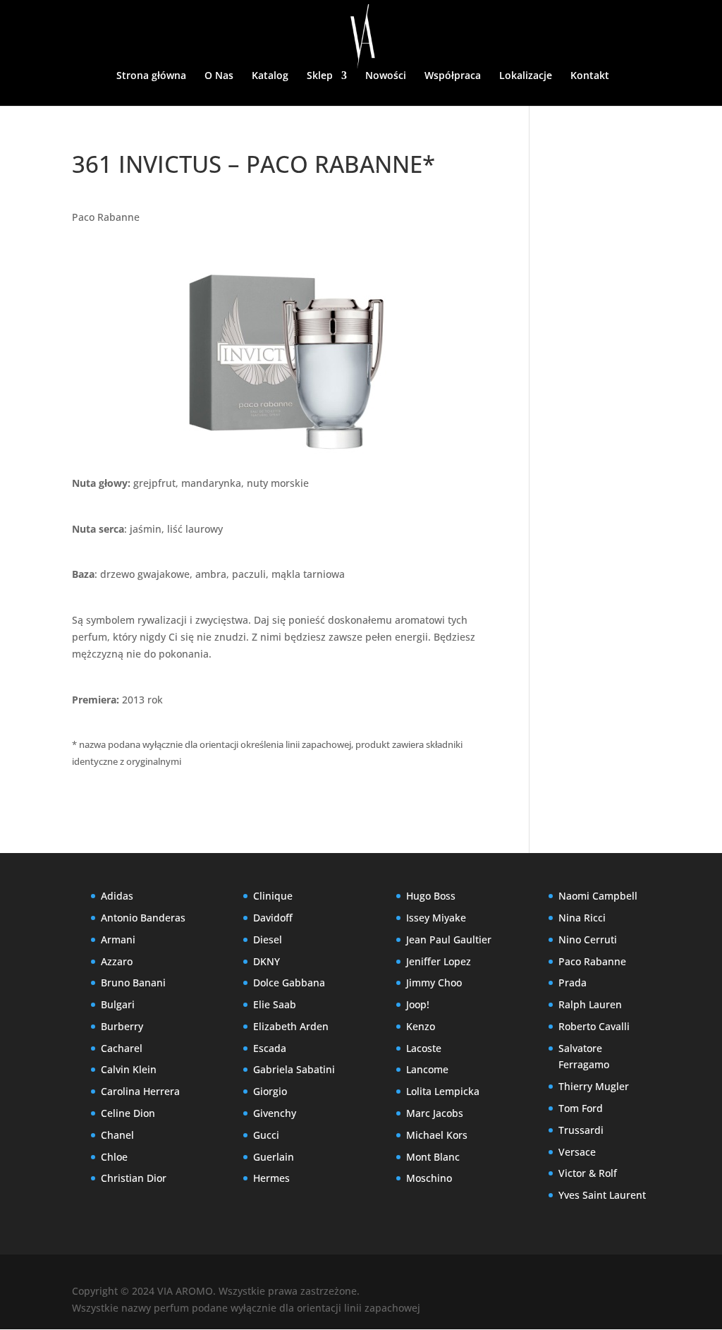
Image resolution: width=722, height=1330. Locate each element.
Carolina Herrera (140, 1091)
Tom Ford (580, 1108)
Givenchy (274, 1113)
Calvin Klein (129, 1069)
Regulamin (370, 113)
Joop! (417, 1004)
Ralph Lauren (590, 1004)
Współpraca (452, 76)
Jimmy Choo (434, 982)
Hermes (271, 1178)
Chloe (114, 1156)
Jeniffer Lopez (438, 961)
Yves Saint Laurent (602, 1195)
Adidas (117, 895)
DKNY (266, 961)
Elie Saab (274, 1004)
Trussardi (581, 1130)
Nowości (385, 76)
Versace (577, 1152)
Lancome (427, 1069)
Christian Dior (133, 1178)
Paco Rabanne (106, 217)
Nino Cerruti (587, 939)
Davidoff (273, 917)
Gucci (266, 1135)
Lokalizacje (525, 76)
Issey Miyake (436, 917)
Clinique (273, 895)
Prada (572, 982)
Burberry (122, 1026)
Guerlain (273, 1156)
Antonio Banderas (143, 917)
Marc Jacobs (434, 1113)
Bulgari (118, 1004)
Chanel (117, 1135)
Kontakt (589, 76)
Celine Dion (128, 1113)
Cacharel (121, 1048)
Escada (269, 1048)
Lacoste (423, 1048)
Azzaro (117, 961)
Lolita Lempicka (442, 1091)
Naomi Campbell (597, 895)
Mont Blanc (433, 1156)
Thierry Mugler (593, 1086)
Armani (118, 939)
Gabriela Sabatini (294, 1069)
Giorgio (270, 1091)
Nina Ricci (582, 917)
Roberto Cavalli (594, 1026)
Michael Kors (436, 1135)
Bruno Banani (133, 982)
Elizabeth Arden (291, 1026)
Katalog (270, 76)
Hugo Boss (430, 895)
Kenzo (420, 1026)
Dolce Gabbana (289, 982)
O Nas (218, 76)
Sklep (320, 76)
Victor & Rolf (587, 1173)
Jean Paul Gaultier (448, 939)
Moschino (429, 1178)
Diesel (267, 939)
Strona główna (151, 76)
